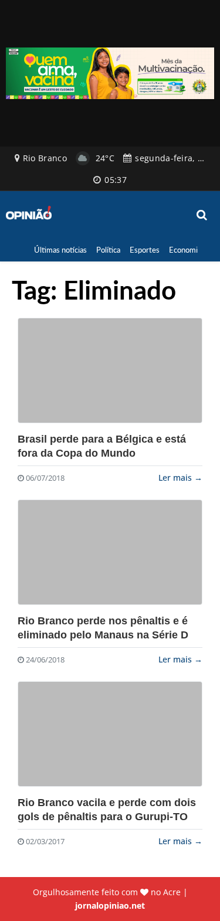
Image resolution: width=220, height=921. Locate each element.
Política (108, 249)
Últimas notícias (60, 249)
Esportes (145, 249)
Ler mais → (180, 477)
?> (110, 370)
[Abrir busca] (202, 215)
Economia (185, 249)
